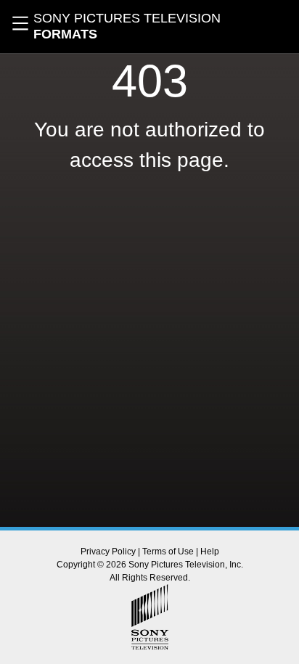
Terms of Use (168, 551)
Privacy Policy (108, 551)
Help (209, 551)
